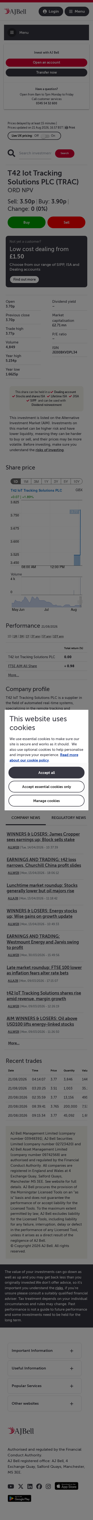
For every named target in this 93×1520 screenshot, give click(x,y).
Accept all (46, 773)
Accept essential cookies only (46, 787)
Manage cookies (46, 801)
